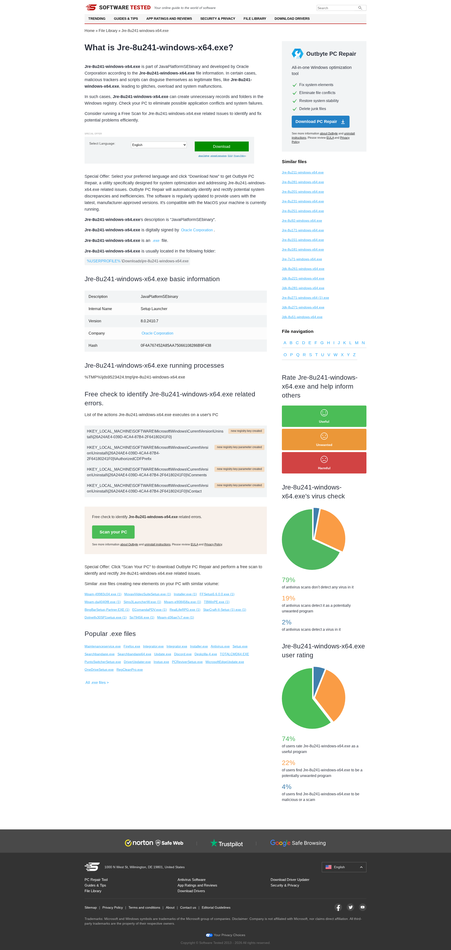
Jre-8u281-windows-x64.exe (303, 182)
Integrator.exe (153, 646)
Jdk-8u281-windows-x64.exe (303, 288)
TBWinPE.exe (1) (216, 602)
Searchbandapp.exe (100, 654)
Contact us (188, 907)
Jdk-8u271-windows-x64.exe (303, 307)
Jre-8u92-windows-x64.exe (302, 220)
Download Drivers (292, 18)
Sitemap (91, 907)
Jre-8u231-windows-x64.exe (303, 201)
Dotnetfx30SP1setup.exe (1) (106, 617)
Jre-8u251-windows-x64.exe (303, 211)
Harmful (324, 468)
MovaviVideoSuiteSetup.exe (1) (147, 594)
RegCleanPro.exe (130, 669)
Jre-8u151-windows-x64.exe (303, 240)
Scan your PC (113, 532)
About (170, 907)
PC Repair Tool (96, 880)
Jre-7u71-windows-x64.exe (302, 259)
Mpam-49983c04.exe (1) (103, 594)
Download (221, 147)
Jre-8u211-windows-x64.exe (303, 172)
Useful (324, 421)
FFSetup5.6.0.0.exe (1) (217, 594)
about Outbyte (203, 156)
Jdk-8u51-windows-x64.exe (302, 317)
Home (90, 31)
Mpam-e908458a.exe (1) (182, 602)
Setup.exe (240, 646)
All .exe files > (97, 683)
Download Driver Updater (290, 880)
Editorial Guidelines (216, 907)
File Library (255, 18)
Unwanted (324, 445)
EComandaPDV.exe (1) (149, 609)
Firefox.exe (132, 646)
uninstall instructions (218, 156)
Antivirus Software (192, 880)
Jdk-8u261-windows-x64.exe (303, 269)
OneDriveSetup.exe (99, 669)
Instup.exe (161, 662)
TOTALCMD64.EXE (234, 654)
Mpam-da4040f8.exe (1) (103, 602)
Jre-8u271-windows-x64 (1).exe (305, 298)
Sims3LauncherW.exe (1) (142, 602)
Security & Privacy (217, 18)
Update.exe (162, 654)
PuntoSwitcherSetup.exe (103, 662)
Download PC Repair (316, 121)
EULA (230, 156)
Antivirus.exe (220, 646)
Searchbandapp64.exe (134, 654)
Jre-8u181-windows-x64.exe (303, 249)
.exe (155, 241)
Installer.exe (199, 646)
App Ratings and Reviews (169, 18)
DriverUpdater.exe (137, 662)
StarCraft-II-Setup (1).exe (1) (224, 609)
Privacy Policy (239, 156)
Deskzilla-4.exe (205, 654)
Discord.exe (183, 654)
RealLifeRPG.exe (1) (185, 609)
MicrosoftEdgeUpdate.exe (225, 662)
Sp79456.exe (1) (141, 617)
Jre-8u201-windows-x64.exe (303, 191)
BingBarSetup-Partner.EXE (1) (107, 609)
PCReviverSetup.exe (187, 662)
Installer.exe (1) (185, 594)
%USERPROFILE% (104, 261)
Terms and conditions (144, 907)
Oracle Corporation (197, 230)
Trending (96, 18)
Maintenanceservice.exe (103, 646)
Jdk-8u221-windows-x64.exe (303, 278)
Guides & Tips (126, 18)
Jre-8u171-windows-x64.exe (303, 230)
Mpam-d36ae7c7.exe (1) (175, 617)
